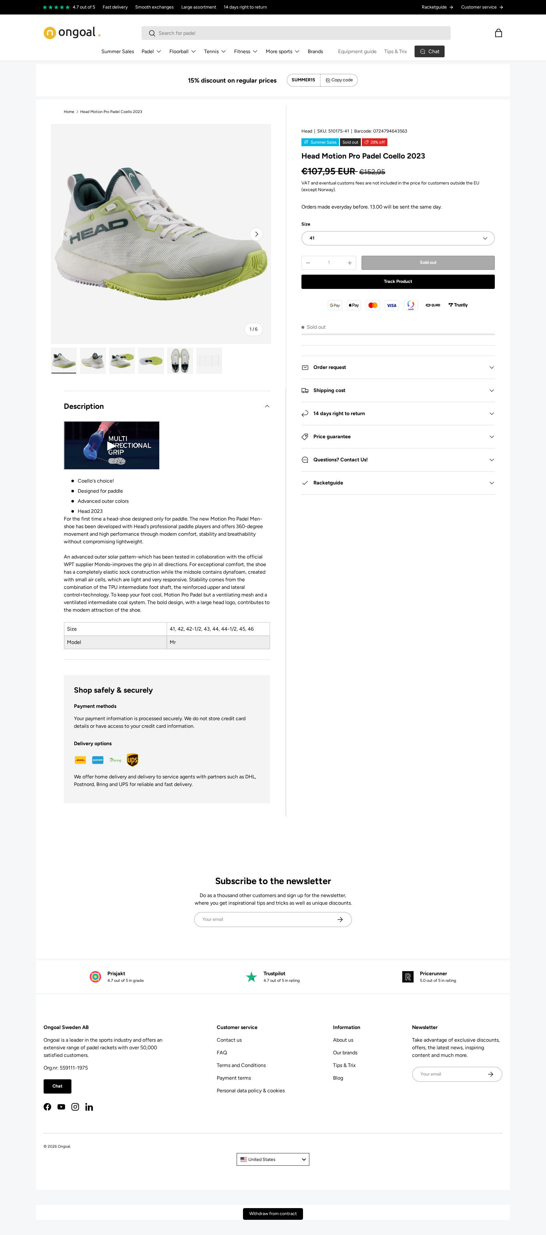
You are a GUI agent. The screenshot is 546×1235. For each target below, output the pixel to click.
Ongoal (64, 1146)
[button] (499, 33)
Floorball (179, 51)
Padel (148, 51)
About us (343, 1040)
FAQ (222, 1053)
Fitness (242, 51)
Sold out (428, 262)
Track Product (398, 281)
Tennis (211, 51)
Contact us (229, 1040)
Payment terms (234, 1078)
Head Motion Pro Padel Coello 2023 (111, 111)
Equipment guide (357, 51)
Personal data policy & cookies (251, 1091)
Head (306, 131)
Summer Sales (117, 51)
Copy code (342, 80)
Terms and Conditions (241, 1065)
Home (69, 111)
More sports (279, 51)
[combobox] (296, 33)
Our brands (345, 1053)
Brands (315, 51)
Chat (57, 1086)
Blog (338, 1078)
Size (305, 224)
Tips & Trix (395, 51)
